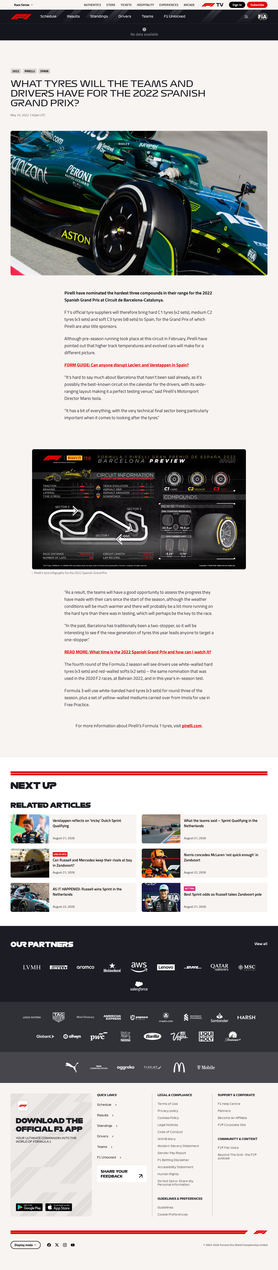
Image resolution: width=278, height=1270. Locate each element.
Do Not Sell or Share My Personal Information (175, 1183)
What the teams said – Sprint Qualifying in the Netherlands (221, 823)
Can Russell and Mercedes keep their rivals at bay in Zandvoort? (92, 862)
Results (73, 16)
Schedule (48, 16)
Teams (147, 16)
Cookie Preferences (173, 1214)
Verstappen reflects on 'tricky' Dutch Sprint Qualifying (87, 823)
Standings (99, 16)
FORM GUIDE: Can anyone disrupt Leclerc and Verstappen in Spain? (126, 364)
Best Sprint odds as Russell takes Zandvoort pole (223, 894)
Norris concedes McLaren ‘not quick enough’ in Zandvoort (221, 857)
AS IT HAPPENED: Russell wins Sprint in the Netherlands (87, 891)
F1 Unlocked (174, 16)
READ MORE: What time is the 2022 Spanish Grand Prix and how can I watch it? (137, 651)
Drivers (124, 16)
